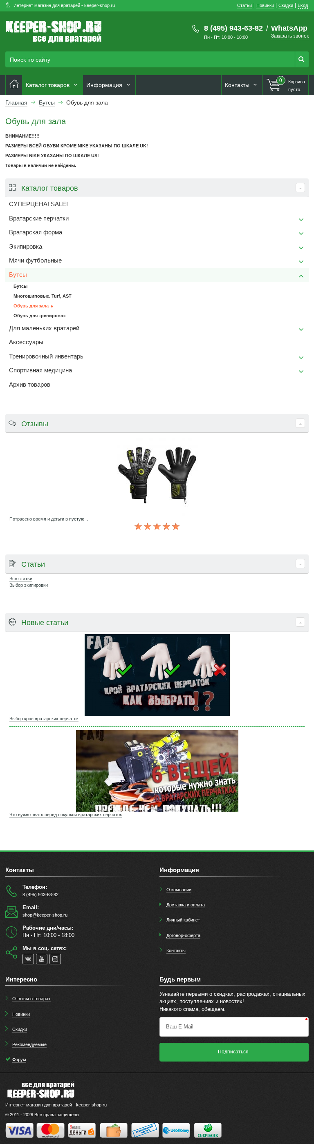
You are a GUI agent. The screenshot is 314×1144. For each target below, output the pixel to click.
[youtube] (41, 959)
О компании (178, 889)
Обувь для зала (31, 305)
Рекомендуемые (29, 1044)
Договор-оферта (183, 935)
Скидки (19, 1029)
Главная (16, 102)
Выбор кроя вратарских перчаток (43, 718)
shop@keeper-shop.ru (44, 915)
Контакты (238, 85)
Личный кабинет (183, 919)
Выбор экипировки (28, 585)
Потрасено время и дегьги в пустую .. (48, 518)
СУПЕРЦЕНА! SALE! (38, 204)
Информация (105, 85)
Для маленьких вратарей (44, 328)
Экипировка (25, 246)
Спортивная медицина (40, 370)
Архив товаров (29, 384)
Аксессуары (26, 342)
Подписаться (233, 1052)
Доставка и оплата (185, 904)
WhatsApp (289, 28)
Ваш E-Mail (179, 1027)
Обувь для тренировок (39, 315)
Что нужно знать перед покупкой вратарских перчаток (65, 814)
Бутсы (18, 275)
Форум (19, 1059)
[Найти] (302, 59)
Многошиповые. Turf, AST (42, 296)
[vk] (28, 959)
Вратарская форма (35, 232)
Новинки (21, 1014)
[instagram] (55, 959)
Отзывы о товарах (31, 998)
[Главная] (14, 85)
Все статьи (20, 578)
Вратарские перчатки (39, 218)
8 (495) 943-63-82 (233, 28)
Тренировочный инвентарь (46, 356)
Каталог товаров (48, 85)
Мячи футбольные (35, 260)
